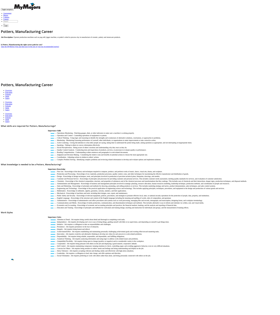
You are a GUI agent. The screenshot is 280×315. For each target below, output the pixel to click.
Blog (2, 299)
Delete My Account (7, 297)
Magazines (4, 295)
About (3, 285)
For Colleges (5, 293)
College (7, 272)
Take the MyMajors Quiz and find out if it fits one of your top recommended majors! (30, 47)
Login (6, 26)
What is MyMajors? (8, 289)
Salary (7, 98)
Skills (7, 96)
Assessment (7, 13)
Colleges (6, 17)
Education (8, 92)
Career (6, 277)
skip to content (274, 2)
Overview (8, 90)
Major (6, 267)
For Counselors (6, 291)
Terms (3, 312)
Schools (8, 94)
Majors (5, 15)
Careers (6, 19)
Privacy (9, 312)
